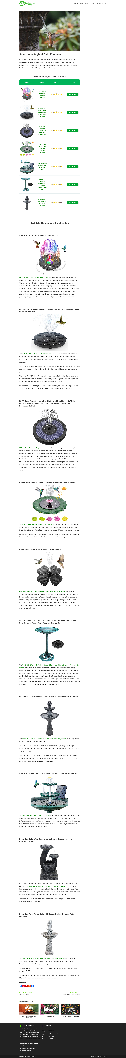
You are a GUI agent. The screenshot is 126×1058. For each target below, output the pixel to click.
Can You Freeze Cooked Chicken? (29, 1017)
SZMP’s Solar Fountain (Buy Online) (31, 448)
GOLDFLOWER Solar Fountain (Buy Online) (37, 354)
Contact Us (93, 1056)
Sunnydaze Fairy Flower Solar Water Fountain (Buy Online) (43, 958)
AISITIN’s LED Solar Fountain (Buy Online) (34, 277)
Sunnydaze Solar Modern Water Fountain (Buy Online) (48, 886)
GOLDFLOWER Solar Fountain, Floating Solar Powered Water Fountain (42, 112)
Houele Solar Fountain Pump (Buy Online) (37, 524)
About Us (105, 1056)
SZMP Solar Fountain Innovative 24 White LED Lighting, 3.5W (42, 130)
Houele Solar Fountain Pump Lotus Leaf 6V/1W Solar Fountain (42, 148)
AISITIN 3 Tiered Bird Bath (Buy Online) (36, 815)
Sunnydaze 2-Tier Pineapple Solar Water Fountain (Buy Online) (44, 739)
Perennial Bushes (50, 1016)
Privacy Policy (99, 1056)
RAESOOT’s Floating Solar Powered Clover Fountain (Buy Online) (42, 591)
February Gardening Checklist (70, 1016)
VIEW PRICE (72, 94)
